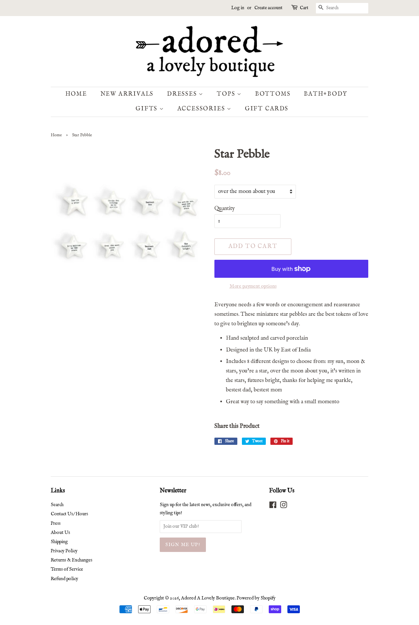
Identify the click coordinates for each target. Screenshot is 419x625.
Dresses (183, 94)
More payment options (253, 286)
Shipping (59, 542)
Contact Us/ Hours (69, 514)
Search (57, 505)
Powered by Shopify (256, 598)
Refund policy (64, 579)
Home (76, 94)
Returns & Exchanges (71, 560)
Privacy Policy (64, 551)
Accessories (202, 109)
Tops (227, 94)
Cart (304, 8)
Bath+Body (325, 94)
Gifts (147, 109)
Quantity (224, 208)
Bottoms (273, 94)
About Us (60, 533)
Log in (237, 8)
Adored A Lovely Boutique (208, 598)
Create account (268, 8)
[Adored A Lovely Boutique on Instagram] (283, 506)
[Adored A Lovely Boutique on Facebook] (273, 506)
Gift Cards (266, 109)
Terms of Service (67, 569)
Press (56, 523)
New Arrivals (127, 94)
